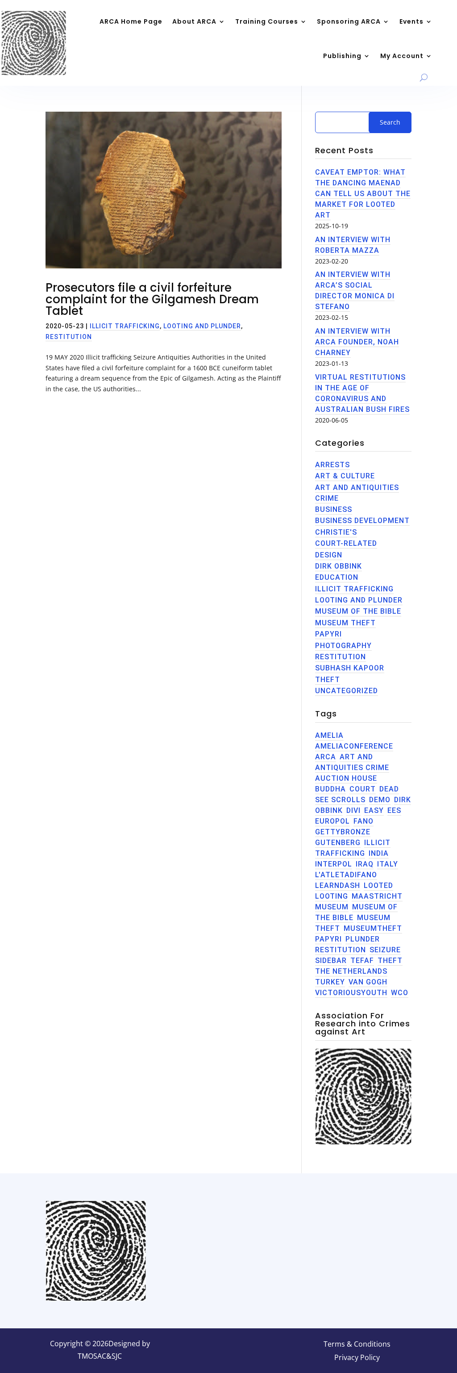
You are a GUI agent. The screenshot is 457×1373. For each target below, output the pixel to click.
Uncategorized (346, 690)
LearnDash (337, 885)
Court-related (346, 543)
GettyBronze (342, 832)
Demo (380, 799)
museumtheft (373, 928)
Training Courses (266, 21)
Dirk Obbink (338, 566)
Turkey (330, 982)
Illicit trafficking (125, 326)
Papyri (328, 634)
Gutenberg (338, 842)
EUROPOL (332, 821)
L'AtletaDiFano (346, 875)
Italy (387, 864)
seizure (385, 950)
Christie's (336, 532)
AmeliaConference (354, 746)
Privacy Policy (357, 1358)
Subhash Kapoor (349, 668)
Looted (378, 885)
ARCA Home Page (131, 21)
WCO (399, 992)
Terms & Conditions (357, 1345)
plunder (362, 939)
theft (327, 679)
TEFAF (362, 960)
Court (362, 789)
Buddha (330, 789)
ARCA (325, 757)
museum (332, 907)
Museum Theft (345, 623)
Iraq (365, 864)
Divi (353, 810)
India (379, 853)
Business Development (362, 520)
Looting (331, 896)
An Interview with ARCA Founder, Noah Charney (357, 342)
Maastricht (377, 896)
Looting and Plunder (202, 326)
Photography (343, 645)
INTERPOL (333, 864)
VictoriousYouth (351, 992)
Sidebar (331, 960)
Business (333, 509)
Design (328, 555)
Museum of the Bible (358, 611)
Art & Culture (345, 476)
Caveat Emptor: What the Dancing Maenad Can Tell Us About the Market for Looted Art (363, 193)
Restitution (69, 336)
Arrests (332, 464)
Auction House (346, 778)
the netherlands (351, 971)
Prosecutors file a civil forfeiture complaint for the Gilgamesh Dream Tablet (152, 299)
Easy (374, 810)
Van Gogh (368, 982)
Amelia (329, 735)
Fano (363, 821)
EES (394, 810)
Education (336, 577)
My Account (402, 55)
